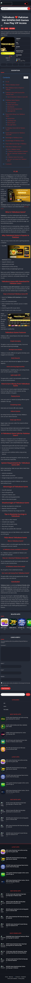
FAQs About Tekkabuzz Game (13, 146)
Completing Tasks (11, 120)
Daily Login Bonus (11, 124)
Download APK (9, 53)
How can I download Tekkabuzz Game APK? (16, 154)
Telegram (21, 64)
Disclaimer (23, 976)
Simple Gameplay (11, 102)
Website (2, 676)
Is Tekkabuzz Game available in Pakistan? (17, 151)
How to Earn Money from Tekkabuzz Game (15, 115)
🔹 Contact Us (17, 976)
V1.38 (7, 81)
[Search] (28, 8)
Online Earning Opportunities (14, 109)
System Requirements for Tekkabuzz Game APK (15, 133)
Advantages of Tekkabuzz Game (14, 137)
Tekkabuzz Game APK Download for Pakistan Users (15, 93)
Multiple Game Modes (12, 104)
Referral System (11, 122)
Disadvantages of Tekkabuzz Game (15, 140)
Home (2, 15)
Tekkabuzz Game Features (12, 100)
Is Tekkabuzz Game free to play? (15, 157)
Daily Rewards (10, 107)
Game (6, 28)
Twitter (9, 64)
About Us (11, 976)
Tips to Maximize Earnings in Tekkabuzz (16, 143)
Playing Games (11, 118)
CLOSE (25, 77)
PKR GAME (12, 28)
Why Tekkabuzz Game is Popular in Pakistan (15, 88)
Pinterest (15, 64)
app (5, 15)
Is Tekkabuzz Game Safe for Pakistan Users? (15, 129)
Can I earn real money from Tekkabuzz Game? (17, 160)
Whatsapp (27, 64)
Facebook (3, 64)
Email (2, 670)
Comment (3, 645)
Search (27, 694)
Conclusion (9, 164)
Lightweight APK (11, 111)
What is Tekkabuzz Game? (12, 85)
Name (2, 663)
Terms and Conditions (12, 978)
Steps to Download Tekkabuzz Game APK (17, 97)
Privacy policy (21, 978)
